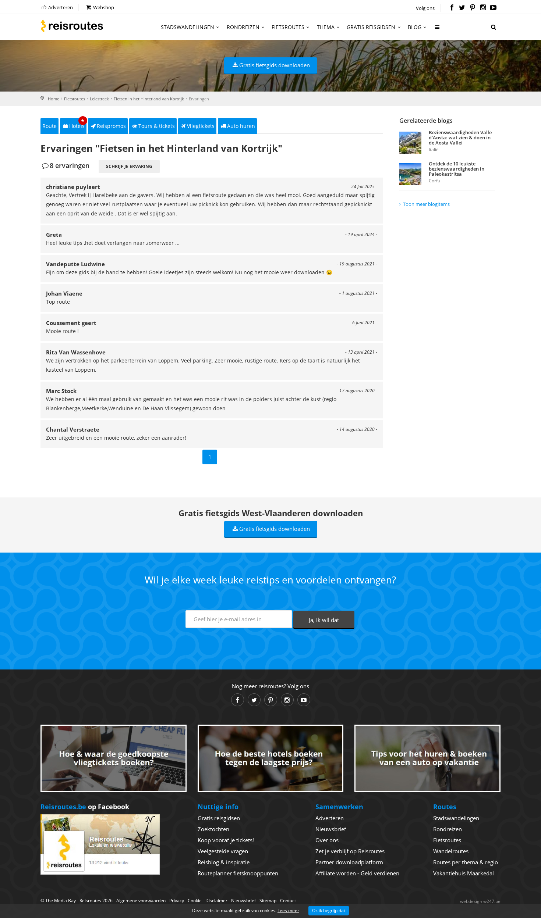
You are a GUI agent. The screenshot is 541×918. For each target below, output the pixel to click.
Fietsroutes (288, 27)
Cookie (195, 900)
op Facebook (84, 806)
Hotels (77, 123)
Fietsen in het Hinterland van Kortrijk (149, 98)
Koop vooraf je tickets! (226, 840)
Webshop (103, 7)
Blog (414, 27)
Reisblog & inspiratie (224, 862)
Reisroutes (71, 25)
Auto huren (241, 125)
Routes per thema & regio (465, 862)
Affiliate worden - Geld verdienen (357, 873)
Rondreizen (243, 27)
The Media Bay (60, 900)
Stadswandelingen (187, 27)
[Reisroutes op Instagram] (483, 8)
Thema (326, 27)
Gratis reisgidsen (371, 27)
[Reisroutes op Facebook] (451, 8)
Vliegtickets (201, 125)
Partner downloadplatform (349, 862)
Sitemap (267, 900)
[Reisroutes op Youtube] (493, 8)
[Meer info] (437, 30)
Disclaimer (216, 900)
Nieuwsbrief (330, 829)
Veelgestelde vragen (223, 851)
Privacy (176, 900)
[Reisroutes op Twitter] (462, 8)
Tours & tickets (156, 125)
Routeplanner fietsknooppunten (238, 873)
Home (53, 98)
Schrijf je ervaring (129, 166)
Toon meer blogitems (426, 204)
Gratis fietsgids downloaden (274, 65)
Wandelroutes (450, 851)
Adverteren (60, 7)
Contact (288, 900)
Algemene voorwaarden (141, 900)
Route (49, 125)
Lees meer (288, 910)
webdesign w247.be (480, 901)
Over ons (327, 840)
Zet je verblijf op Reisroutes (350, 851)
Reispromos (111, 125)
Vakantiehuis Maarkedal (463, 873)
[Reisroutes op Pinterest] (472, 8)
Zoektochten (213, 829)
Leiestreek (99, 98)
